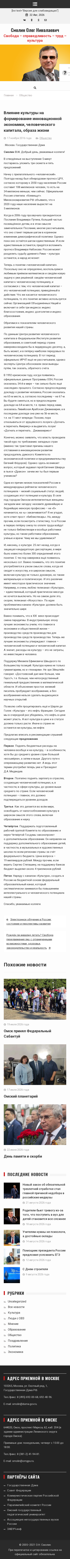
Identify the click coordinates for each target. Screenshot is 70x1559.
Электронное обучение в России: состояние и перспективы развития (28, 921)
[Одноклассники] (31, 20)
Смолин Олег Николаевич (35, 30)
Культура (14, 1312)
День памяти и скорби (23, 1156)
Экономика (15, 1352)
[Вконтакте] (24, 20)
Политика (14, 1346)
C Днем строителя (35, 1269)
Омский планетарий (21, 1096)
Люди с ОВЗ (16, 1318)
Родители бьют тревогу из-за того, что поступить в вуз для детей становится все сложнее (44, 1215)
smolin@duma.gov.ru (24, 1404)
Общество (45, 138)
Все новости (16, 1307)
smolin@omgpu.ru (23, 1461)
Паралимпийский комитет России (29, 1505)
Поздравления (18, 1340)
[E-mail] (45, 20)
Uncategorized (17, 1301)
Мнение (13, 1324)
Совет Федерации (19, 1490)
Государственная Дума (22, 1485)
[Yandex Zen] (38, 20)
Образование (17, 1329)
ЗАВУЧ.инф (14, 1529)
